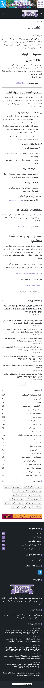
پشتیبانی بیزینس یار (16, 200)
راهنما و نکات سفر (34, 410)
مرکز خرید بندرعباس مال (33, 503)
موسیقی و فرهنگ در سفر (32, 472)
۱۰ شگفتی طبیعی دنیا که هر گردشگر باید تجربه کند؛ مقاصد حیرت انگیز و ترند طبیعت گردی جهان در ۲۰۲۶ (23, 309)
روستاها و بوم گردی (34, 413)
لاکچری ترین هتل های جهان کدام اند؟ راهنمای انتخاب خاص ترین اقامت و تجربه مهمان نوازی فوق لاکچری (22, 331)
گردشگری (16, 507)
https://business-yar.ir (33, 285)
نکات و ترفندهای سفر (33, 475)
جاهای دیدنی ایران (36, 491)
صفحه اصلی (37, 21)
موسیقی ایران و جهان (33, 468)
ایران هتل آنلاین (28, 487)
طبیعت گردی (36, 453)
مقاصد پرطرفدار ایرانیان (32, 461)
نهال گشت (38, 507)
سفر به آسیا (37, 417)
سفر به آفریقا (36, 421)
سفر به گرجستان (35, 446)
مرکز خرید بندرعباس (17, 499)
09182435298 (22, 83)
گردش (24, 507)
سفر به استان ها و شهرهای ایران (29, 435)
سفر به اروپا (36, 431)
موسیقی (7, 503)
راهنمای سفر (23, 491)
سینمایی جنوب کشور (19, 495)
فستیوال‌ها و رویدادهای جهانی (31, 457)
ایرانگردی (37, 399)
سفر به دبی (37, 442)
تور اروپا (7, 487)
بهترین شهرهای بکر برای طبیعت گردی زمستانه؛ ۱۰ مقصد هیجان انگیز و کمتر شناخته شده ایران (23, 375)
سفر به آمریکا (36, 424)
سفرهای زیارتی (35, 450)
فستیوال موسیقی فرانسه (33, 499)
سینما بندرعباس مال (35, 495)
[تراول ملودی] (30, 13)
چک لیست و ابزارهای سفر (32, 406)
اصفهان (38, 487)
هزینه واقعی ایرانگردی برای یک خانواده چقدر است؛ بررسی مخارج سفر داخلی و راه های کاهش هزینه (22, 322)
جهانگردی (37, 402)
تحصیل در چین (17, 487)
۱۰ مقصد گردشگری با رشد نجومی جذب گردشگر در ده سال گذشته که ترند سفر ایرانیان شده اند (22, 348)
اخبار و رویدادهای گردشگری (31, 395)
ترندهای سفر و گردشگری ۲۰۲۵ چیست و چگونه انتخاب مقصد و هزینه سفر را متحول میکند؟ (23, 339)
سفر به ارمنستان (35, 428)
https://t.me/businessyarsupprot (29, 273)
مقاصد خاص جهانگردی (33, 464)
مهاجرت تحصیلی (18, 503)
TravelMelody (23, 226)
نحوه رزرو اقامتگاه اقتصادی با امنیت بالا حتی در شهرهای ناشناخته (22, 366)
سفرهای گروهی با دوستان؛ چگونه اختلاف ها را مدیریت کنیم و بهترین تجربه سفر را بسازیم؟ (23, 357)
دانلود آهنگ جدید (36, 560)
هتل (30, 507)
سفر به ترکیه (36, 439)
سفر (15, 491)
